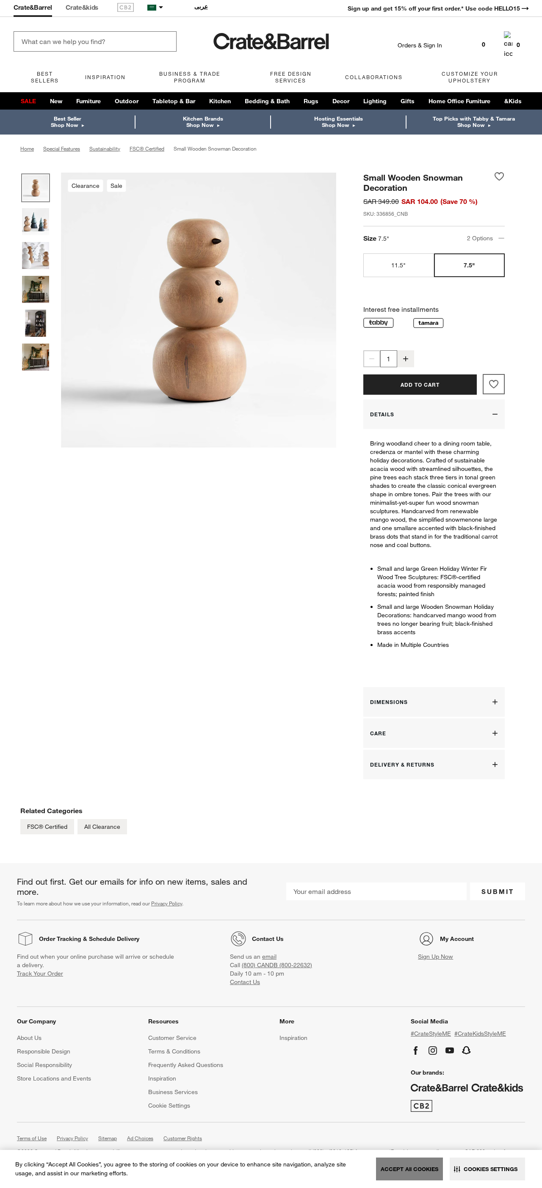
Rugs (311, 101)
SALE (28, 101)
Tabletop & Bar (173, 101)
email (269, 956)
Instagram (433, 1050)
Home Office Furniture (459, 101)
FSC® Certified (47, 826)
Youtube (450, 1050)
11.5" (398, 265)
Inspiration (162, 1078)
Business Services (173, 1092)
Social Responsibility (44, 1065)
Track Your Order (40, 973)
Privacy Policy (166, 903)
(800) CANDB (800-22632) (277, 965)
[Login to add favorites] (499, 182)
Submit (497, 891)
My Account (457, 939)
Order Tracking (60, 939)
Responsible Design (43, 1051)
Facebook (416, 1050)
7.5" (469, 265)
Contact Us (268, 939)
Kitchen (220, 101)
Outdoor (126, 101)
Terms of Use (32, 1138)
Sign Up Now (435, 956)
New (56, 101)
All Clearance (102, 826)
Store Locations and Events (54, 1078)
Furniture (88, 101)
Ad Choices (140, 1138)
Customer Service (172, 1038)
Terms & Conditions (174, 1051)
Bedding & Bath (267, 101)
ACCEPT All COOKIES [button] (409, 1169)
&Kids (513, 101)
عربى (201, 6)
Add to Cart (420, 384)
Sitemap (107, 1138)
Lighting (375, 101)
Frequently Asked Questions (185, 1065)
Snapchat (467, 1050)
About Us (29, 1038)
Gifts (408, 101)
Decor (340, 101)
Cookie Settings (169, 1105)
